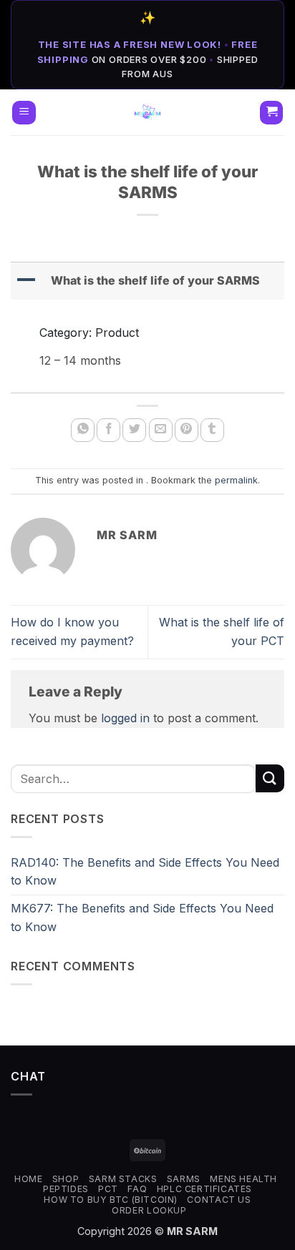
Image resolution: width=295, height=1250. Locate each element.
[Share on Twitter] (134, 430)
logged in (125, 718)
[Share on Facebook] (108, 430)
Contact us (219, 1199)
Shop (65, 1178)
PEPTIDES (66, 1188)
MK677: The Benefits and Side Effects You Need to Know (142, 917)
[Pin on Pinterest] (186, 430)
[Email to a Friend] (161, 430)
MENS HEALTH (243, 1178)
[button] (24, 112)
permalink (236, 480)
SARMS (183, 1178)
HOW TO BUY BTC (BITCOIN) (111, 1199)
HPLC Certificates (204, 1188)
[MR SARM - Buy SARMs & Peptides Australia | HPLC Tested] (147, 112)
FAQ (137, 1188)
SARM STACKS (123, 1178)
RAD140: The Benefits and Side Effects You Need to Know (145, 871)
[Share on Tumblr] (212, 430)
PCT (108, 1188)
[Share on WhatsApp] (83, 430)
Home (28, 1178)
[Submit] (270, 778)
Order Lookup (149, 1210)
